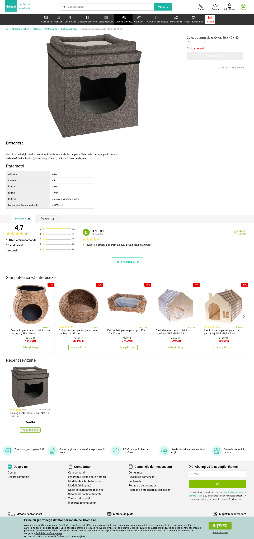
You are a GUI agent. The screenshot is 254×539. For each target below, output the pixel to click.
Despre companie (18, 477)
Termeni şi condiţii (79, 498)
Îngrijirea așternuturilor (82, 502)
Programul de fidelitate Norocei (87, 477)
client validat (242, 232)
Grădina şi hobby (20, 29)
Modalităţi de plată (79, 485)
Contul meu (136, 472)
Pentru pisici (50, 29)
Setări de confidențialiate (48, 533)
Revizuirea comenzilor (142, 477)
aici (84, 536)
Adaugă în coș (215, 55)
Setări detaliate (220, 532)
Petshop (36, 29)
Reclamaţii (135, 481)
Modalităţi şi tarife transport (85, 481)
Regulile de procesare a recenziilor (149, 490)
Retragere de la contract (143, 485)
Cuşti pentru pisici (69, 29)
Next (243, 316)
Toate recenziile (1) (127, 262)
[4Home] (8, 29)
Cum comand (76, 472)
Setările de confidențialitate (84, 494)
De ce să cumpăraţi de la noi (85, 490)
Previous (10, 316)
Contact (12, 472)
